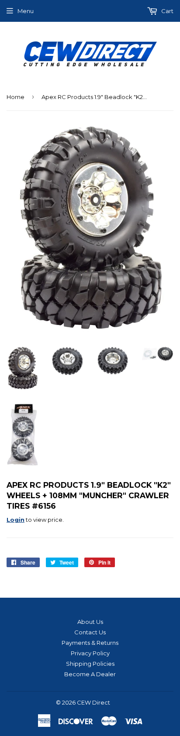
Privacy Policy (90, 653)
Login (15, 519)
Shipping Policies (90, 663)
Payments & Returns (90, 642)
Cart (166, 10)
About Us (90, 621)
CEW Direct (93, 702)
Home (15, 96)
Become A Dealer (90, 674)
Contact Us (90, 632)
